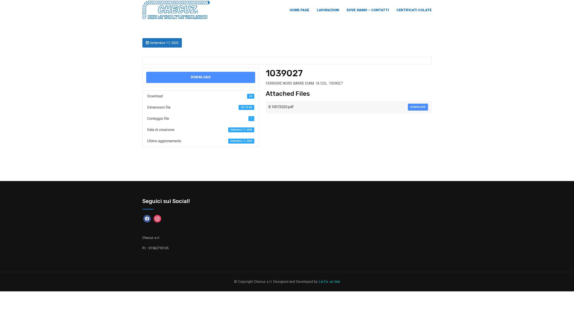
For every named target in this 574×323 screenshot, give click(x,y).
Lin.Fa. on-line (329, 281)
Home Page (299, 10)
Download (201, 77)
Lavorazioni (328, 10)
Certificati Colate (414, 10)
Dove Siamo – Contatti (368, 10)
